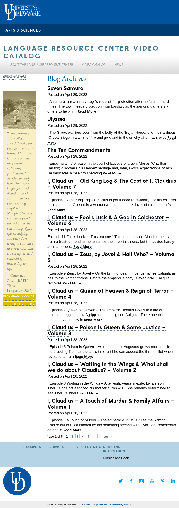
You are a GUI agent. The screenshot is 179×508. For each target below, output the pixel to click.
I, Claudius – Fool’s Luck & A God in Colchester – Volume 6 (108, 220)
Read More (87, 111)
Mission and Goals (116, 458)
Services (56, 447)
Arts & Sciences (23, 30)
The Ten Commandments (78, 150)
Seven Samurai (66, 88)
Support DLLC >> (24, 303)
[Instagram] (141, 481)
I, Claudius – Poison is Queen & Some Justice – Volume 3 (106, 330)
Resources (31, 447)
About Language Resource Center (14, 77)
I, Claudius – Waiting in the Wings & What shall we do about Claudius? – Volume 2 (108, 367)
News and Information (114, 449)
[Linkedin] (173, 481)
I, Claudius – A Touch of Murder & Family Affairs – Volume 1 (110, 403)
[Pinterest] (162, 481)
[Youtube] (152, 481)
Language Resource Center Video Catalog (81, 51)
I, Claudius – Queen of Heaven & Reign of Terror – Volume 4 (110, 293)
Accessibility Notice (120, 504)
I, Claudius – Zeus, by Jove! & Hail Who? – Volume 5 (110, 257)
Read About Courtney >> (19, 297)
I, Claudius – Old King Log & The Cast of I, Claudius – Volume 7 (111, 183)
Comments (84, 504)
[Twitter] (121, 481)
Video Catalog (88, 447)
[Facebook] (131, 481)
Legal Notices (100, 504)
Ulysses (56, 118)
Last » (107, 436)
